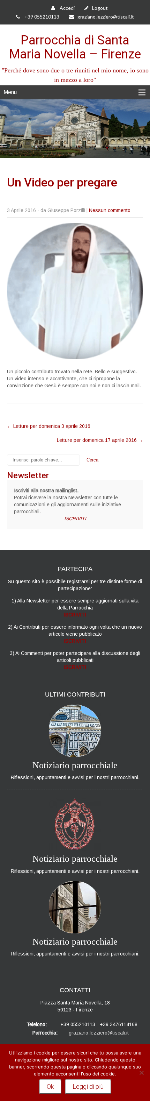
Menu (10, 92)
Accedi (67, 8)
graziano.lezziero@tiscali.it (105, 17)
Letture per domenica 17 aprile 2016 (100, 440)
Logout (100, 8)
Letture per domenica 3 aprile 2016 (48, 426)
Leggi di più (88, 1086)
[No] (141, 1072)
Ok (50, 1086)
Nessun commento (109, 210)
